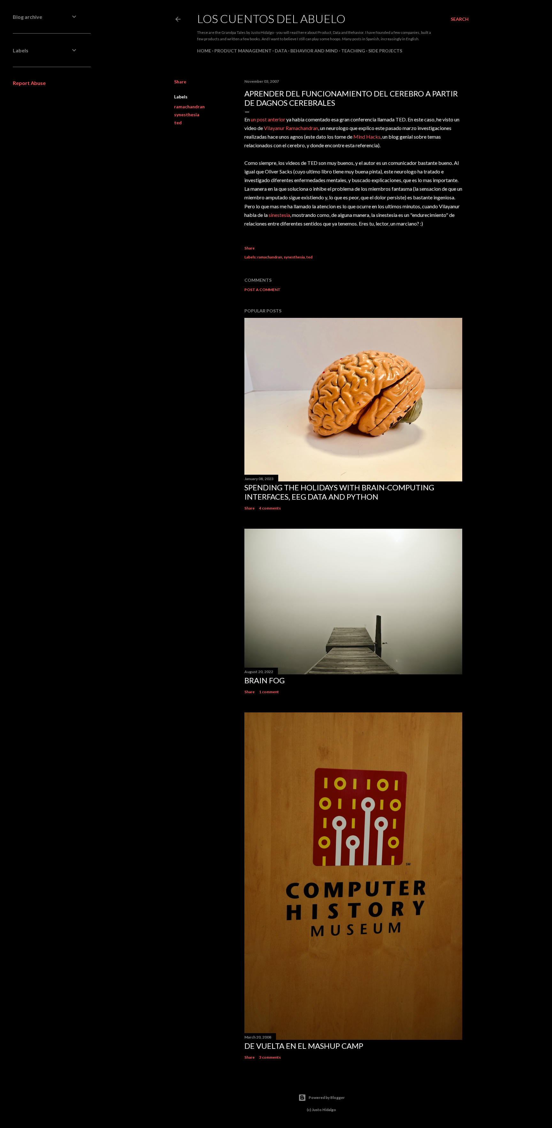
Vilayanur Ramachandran (291, 128)
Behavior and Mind (314, 50)
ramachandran (189, 106)
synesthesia (186, 114)
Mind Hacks (366, 137)
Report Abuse (29, 83)
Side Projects (385, 50)
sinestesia (279, 215)
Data (281, 50)
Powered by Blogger (327, 1097)
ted (178, 122)
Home (204, 50)
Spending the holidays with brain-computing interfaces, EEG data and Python (339, 492)
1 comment (269, 691)
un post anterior (268, 119)
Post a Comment (262, 289)
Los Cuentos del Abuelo (271, 19)
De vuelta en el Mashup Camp (303, 1045)
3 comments (270, 1057)
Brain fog (264, 680)
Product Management (243, 50)
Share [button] (180, 81)
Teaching (353, 50)
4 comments (270, 508)
